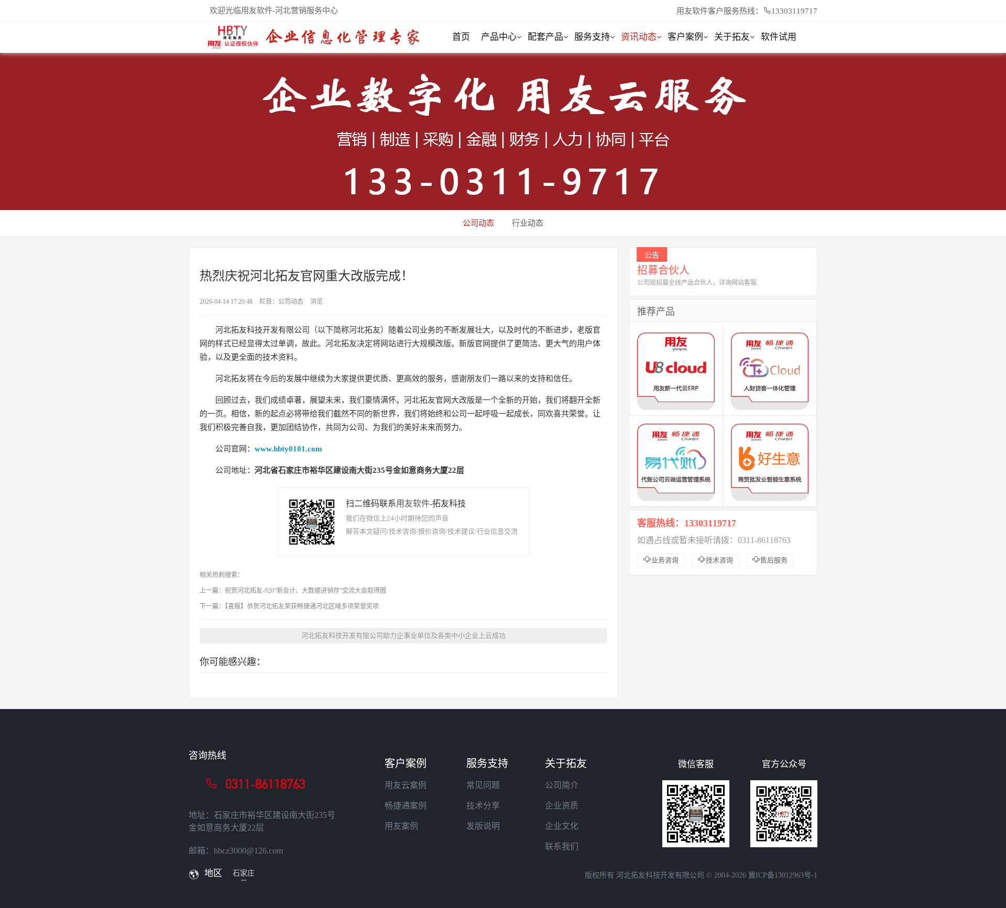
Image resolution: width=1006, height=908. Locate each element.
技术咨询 (715, 559)
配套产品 (545, 37)
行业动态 (527, 223)
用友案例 (401, 826)
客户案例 (685, 37)
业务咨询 (661, 559)
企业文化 (561, 826)
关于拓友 (732, 37)
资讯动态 (639, 37)
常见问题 (483, 785)
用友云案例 (406, 785)
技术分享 (483, 805)
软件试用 (778, 37)
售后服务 (770, 559)
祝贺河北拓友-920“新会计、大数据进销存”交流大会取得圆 (305, 590)
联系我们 (561, 846)
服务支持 (592, 37)
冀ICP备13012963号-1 (782, 875)
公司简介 (561, 785)
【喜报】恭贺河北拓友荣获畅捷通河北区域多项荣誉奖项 (302, 606)
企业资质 (561, 805)
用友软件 (413, 503)
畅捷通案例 (406, 805)
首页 (461, 37)
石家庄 (244, 873)
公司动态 (478, 223)
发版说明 (483, 826)
